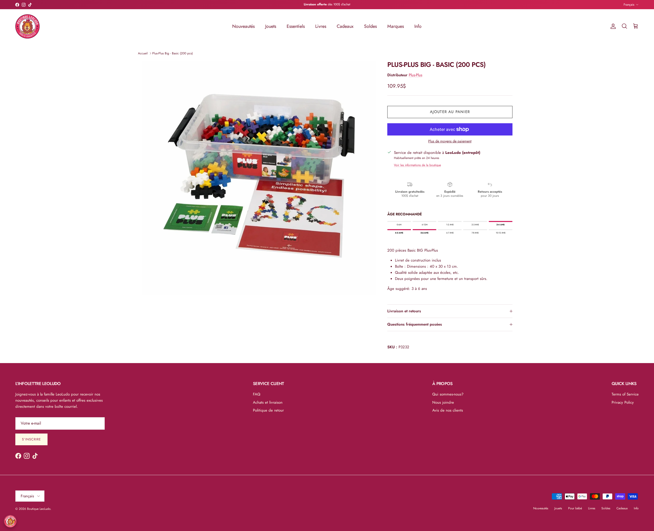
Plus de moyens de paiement (449, 141)
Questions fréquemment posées (414, 324)
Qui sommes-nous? (447, 394)
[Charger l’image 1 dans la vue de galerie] (259, 178)
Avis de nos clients (447, 410)
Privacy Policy (623, 402)
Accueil (143, 53)
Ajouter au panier (450, 112)
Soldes (370, 26)
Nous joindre (443, 402)
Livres (320, 26)
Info (418, 26)
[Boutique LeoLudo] (27, 26)
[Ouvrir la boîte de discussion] (10, 521)
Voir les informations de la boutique (417, 165)
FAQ (256, 394)
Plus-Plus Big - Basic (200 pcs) (172, 53)
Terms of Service (625, 394)
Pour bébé (575, 508)
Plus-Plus (415, 75)
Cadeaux (345, 26)
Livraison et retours (404, 311)
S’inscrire (31, 439)
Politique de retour (268, 410)
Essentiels (296, 26)
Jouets (270, 26)
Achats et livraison (268, 402)
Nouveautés (243, 26)
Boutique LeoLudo (38, 509)
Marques (395, 26)
